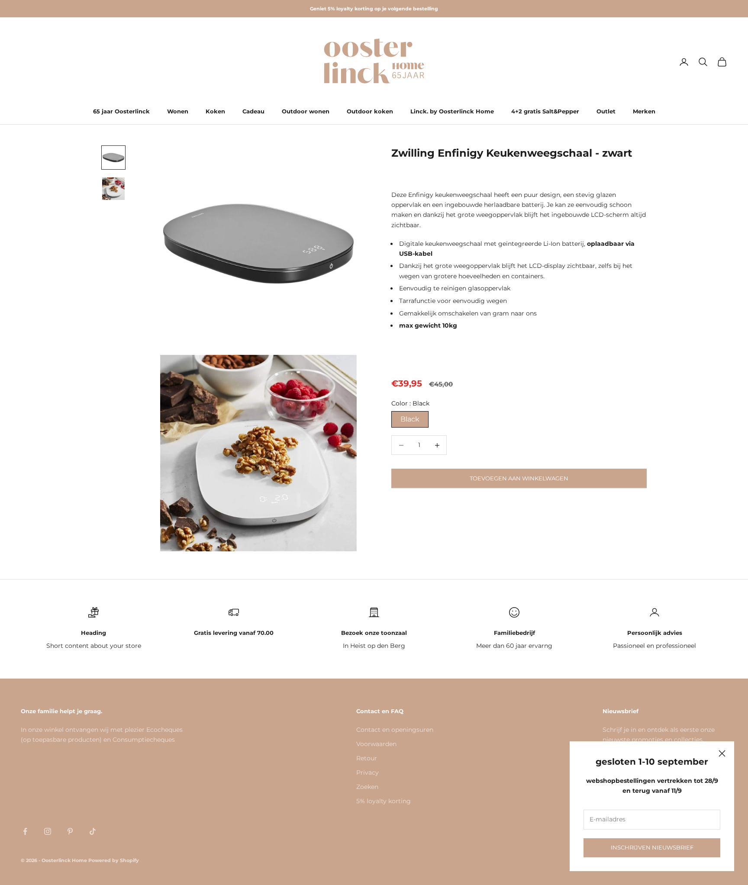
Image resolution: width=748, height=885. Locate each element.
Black (409, 419)
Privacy (367, 772)
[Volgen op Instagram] (47, 831)
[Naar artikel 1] (113, 157)
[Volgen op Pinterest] (70, 831)
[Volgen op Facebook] (25, 831)
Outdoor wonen (305, 111)
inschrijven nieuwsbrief (652, 847)
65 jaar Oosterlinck (121, 111)
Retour (366, 758)
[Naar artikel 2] (113, 189)
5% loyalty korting (383, 801)
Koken (215, 111)
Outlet (606, 111)
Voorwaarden (376, 744)
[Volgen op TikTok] (92, 831)
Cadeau (253, 111)
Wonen (177, 111)
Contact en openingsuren (394, 730)
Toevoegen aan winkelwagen (519, 478)
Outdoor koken (370, 111)
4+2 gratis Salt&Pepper (545, 111)
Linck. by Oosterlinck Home (452, 111)
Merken (644, 111)
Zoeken (367, 787)
